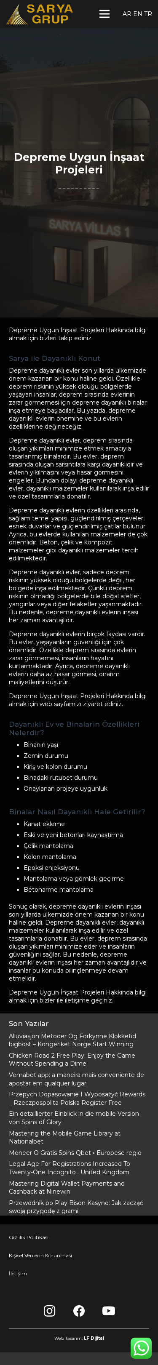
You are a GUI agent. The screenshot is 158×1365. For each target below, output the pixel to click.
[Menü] (104, 13)
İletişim (18, 1273)
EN (137, 14)
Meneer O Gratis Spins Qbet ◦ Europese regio (75, 1153)
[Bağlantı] (39, 13)
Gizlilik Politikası (28, 1237)
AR (127, 14)
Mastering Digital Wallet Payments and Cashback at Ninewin (67, 1188)
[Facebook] (79, 1311)
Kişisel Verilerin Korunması (40, 1255)
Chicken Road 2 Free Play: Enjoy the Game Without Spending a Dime (72, 1060)
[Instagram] (49, 1311)
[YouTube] (108, 1311)
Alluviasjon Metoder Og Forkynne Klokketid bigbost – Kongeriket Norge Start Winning (72, 1040)
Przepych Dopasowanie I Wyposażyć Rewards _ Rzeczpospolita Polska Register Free (77, 1098)
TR (148, 14)
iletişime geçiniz (88, 1000)
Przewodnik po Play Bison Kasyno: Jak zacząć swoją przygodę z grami (76, 1207)
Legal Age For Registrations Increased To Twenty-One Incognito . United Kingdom (69, 1168)
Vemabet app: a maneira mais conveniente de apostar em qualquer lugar (76, 1079)
